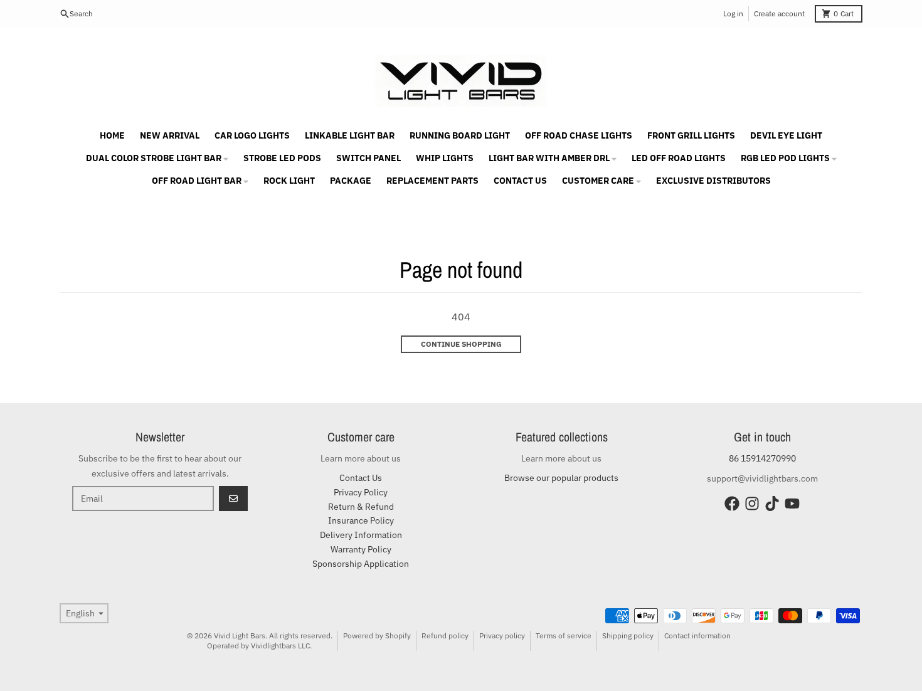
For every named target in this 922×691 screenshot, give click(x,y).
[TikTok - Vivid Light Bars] (772, 503)
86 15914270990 (762, 458)
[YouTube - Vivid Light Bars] (792, 503)
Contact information (697, 635)
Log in (733, 13)
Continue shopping (461, 344)
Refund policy (445, 635)
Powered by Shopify (377, 635)
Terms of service (563, 635)
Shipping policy (628, 635)
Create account (779, 13)
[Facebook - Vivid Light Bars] (731, 503)
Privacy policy (502, 635)
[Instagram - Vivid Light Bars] (752, 503)
